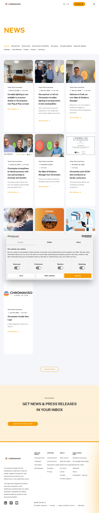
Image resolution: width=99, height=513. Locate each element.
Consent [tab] (20, 242)
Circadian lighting (66, 46)
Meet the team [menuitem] (65, 461)
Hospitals (7, 49)
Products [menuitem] (50, 468)
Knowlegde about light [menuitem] (81, 461)
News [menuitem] (75, 472)
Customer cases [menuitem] (78, 465)
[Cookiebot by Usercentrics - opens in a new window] (83, 236)
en (68, 4)
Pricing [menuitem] (49, 472)
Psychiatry (41, 49)
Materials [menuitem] (76, 468)
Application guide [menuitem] (53, 465)
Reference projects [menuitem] (66, 465)
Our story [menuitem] (63, 468)
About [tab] (78, 242)
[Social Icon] (6, 503)
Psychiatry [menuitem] (38, 465)
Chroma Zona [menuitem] (52, 461)
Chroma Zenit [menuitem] (52, 458)
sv (45, 502)
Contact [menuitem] (62, 475)
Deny (21, 275)
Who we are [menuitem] (64, 458)
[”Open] (94, 4)
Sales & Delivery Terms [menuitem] (66, 505)
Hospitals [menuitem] (37, 461)
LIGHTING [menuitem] (50, 453)
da (37, 502)
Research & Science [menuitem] (80, 458)
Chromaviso (54, 46)
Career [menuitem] (62, 472)
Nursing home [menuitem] (39, 458)
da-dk (41, 502)
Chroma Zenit (15, 46)
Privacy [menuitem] (52, 505)
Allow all (78, 275)
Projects (33, 49)
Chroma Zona (26, 46)
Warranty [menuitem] (81, 505)
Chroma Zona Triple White (40, 46)
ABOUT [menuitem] (62, 453)
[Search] (64, 4)
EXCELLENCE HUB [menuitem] (77, 453)
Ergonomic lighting (80, 46)
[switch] (38, 267)
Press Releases (17, 49)
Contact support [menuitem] (65, 479)
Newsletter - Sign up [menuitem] (80, 475)
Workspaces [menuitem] (38, 468)
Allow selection (49, 275)
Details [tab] (49, 242)
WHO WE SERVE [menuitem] (37, 453)
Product (26, 49)
